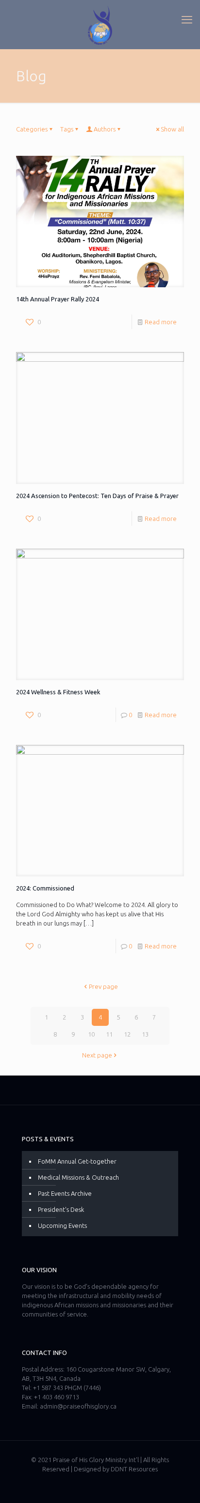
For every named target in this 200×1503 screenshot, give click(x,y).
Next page (97, 1055)
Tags (66, 129)
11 (109, 1034)
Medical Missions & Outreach (78, 1177)
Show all (172, 129)
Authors (105, 129)
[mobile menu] (187, 19)
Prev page (103, 986)
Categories (32, 129)
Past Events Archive (65, 1193)
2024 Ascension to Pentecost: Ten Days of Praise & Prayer (97, 495)
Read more (161, 321)
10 (91, 1034)
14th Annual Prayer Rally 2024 (57, 299)
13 (145, 1034)
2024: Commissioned (45, 888)
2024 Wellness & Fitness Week (58, 691)
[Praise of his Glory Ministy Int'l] (100, 24)
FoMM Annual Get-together (77, 1161)
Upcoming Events (62, 1225)
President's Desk (61, 1209)
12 (127, 1034)
